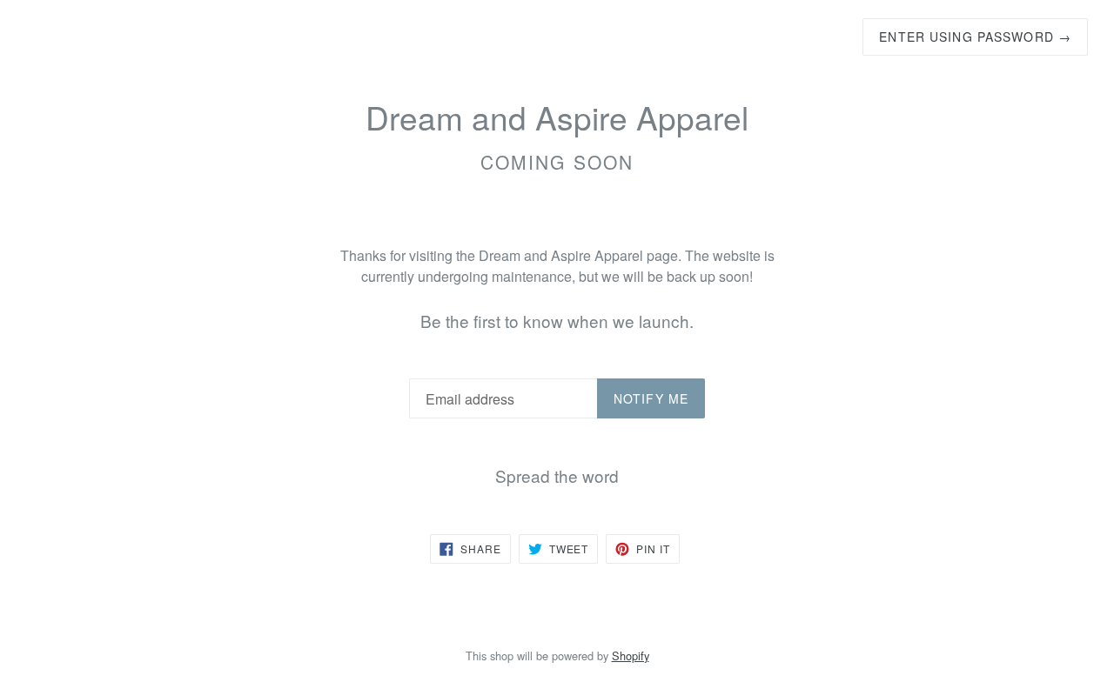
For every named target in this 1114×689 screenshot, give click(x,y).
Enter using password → (975, 36)
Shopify (630, 655)
